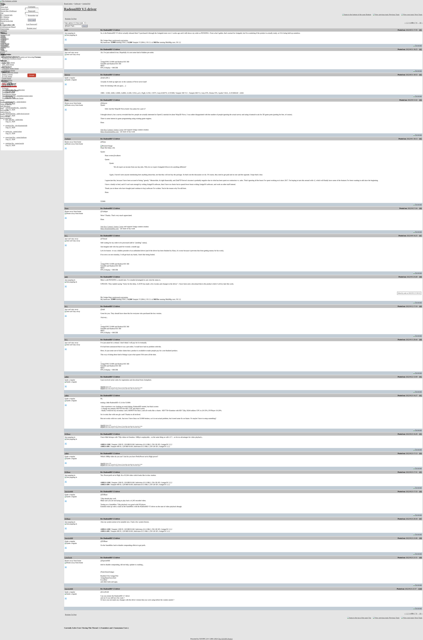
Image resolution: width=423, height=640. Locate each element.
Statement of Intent (6, 102)
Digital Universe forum (10, 72)
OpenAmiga (4, 29)
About (2, 100)
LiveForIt (68, 558)
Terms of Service (6, 104)
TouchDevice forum (9, 94)
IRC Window (4, 17)
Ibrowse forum (7, 80)
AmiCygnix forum (8, 63)
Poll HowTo (4, 110)
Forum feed (4, 9)
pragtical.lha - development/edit (16, 126)
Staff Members (5, 106)
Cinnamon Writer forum (10, 68)
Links (2, 23)
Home (2, 3)
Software (77, 4)
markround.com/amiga (120, 40)
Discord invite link (6, 21)
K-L (66, 49)
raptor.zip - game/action (13, 131)
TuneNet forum (7, 96)
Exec (2, 49)
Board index (68, 4)
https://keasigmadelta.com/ (109, 132)
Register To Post (70, 19)
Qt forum (5, 88)
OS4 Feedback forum (9, 57)
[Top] (417, 45)
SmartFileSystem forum (10, 90)
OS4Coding (4, 45)
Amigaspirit (4, 39)
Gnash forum (6, 78)
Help (1, 108)
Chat (1, 13)
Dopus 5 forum (7, 74)
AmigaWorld (4, 47)
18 (420, 23)
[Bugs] (13, 27)
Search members (5, 118)
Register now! (32, 28)
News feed (4, 7)
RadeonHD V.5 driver (80, 9)
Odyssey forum (7, 84)
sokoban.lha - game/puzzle (14, 143)
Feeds (2, 5)
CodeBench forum (8, 70)
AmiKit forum (7, 66)
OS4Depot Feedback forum (11, 59)
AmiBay (3, 43)
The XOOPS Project (225, 639)
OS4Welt (3, 31)
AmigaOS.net (5, 35)
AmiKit (3, 41)
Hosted (2, 53)
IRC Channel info (6, 15)
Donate (31, 75)
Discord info (4, 19)
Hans (67, 100)
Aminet (3, 37)
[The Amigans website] (8, 1)
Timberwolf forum (8, 92)
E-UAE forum (7, 76)
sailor (67, 377)
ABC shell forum (8, 65)
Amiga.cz (3, 51)
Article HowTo (5, 112)
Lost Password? (31, 24)
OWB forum (6, 86)
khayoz (67, 75)
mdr (66, 30)
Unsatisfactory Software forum (12, 98)
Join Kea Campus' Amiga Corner (111, 130)
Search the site (5, 116)
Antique (68, 139)
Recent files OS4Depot (8, 11)
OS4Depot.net (5, 27)
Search (2, 114)
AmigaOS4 (86, 4)
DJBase (67, 434)
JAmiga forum (7, 82)
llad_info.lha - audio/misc (14, 120)
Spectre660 (69, 491)
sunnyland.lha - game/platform (16, 137)
